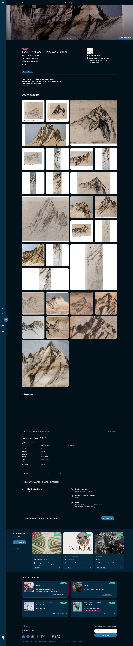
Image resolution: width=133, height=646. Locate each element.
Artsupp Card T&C (65, 641)
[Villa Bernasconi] (29, 587)
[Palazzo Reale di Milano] (77, 587)
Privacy (74, 641)
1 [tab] (67, 39)
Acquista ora (107, 518)
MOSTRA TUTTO (19, 542)
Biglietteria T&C (53, 641)
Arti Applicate (68, 567)
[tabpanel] (66, 22)
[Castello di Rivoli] (77, 606)
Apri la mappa (112, 431)
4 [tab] (72, 39)
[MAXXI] (29, 606)
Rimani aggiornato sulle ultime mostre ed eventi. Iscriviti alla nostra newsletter (105, 627)
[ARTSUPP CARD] (3, 331)
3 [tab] (70, 39)
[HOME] (3, 308)
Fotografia (37, 567)
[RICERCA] (3, 325)
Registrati (105, 635)
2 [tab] (69, 39)
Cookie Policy (82, 641)
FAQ (31, 641)
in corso (57, 535)
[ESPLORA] (3, 313)
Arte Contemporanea (27, 71)
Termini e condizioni (40, 641)
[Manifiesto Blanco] (102, 51)
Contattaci (25, 641)
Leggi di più (25, 85)
